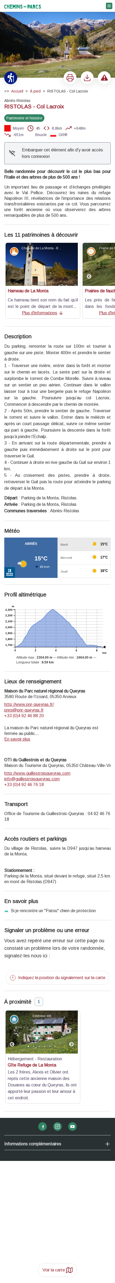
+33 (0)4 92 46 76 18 (24, 784)
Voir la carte (54, 1270)
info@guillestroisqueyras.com (32, 779)
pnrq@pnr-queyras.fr (24, 710)
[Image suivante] (71, 1032)
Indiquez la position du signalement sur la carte (61, 977)
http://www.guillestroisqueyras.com (37, 773)
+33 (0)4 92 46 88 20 (24, 715)
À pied (35, 91)
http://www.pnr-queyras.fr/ (29, 704)
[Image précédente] (89, 264)
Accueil (17, 91)
